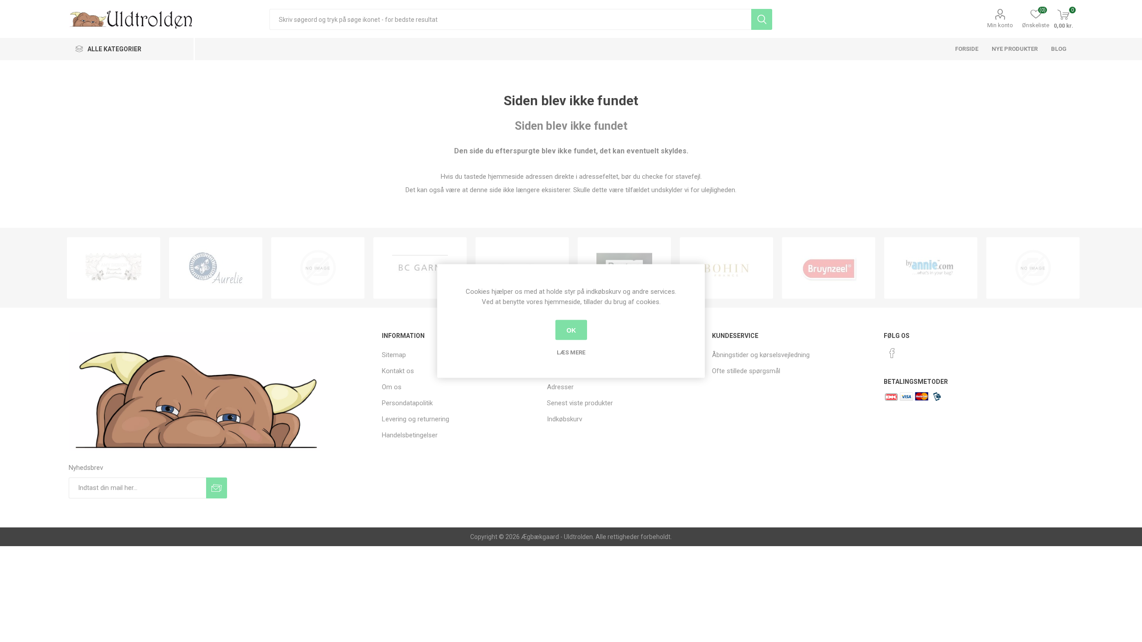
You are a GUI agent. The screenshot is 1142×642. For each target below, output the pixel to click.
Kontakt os (398, 371)
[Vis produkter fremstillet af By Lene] (1033, 268)
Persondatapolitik (407, 403)
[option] (113, 268)
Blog (1059, 48)
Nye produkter (1015, 48)
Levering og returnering (415, 419)
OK (571, 329)
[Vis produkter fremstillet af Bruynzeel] (828, 268)
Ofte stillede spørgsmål (746, 371)
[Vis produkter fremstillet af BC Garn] (420, 268)
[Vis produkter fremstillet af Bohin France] (726, 268)
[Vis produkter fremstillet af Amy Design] (113, 268)
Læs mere (571, 352)
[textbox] (510, 19)
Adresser (560, 387)
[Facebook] (892, 353)
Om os (391, 387)
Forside (966, 48)
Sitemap (394, 355)
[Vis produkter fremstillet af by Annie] (930, 268)
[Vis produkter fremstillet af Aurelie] (215, 268)
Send (216, 487)
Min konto (1000, 25)
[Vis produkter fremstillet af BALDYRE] (317, 268)
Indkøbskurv (564, 419)
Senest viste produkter (580, 403)
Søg (761, 19)
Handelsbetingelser (410, 435)
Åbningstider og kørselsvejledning (761, 355)
